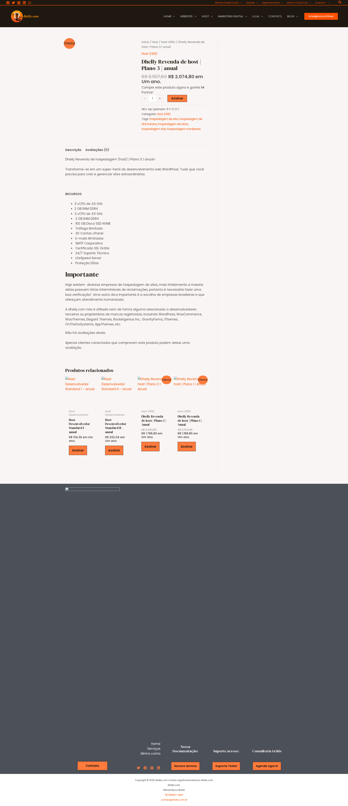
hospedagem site (154, 129)
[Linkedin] (24, 2)
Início (145, 42)
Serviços (153, 748)
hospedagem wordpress (184, 129)
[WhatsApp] (29, 2)
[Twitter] (13, 2)
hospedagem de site (164, 119)
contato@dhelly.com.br (174, 799)
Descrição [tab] (73, 150)
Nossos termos (185, 766)
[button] (240, 3)
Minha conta (150, 753)
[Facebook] (8, 2)
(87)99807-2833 (174, 794)
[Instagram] (18, 2)
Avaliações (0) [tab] (97, 150)
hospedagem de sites (173, 124)
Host (155, 42)
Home (155, 744)
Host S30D (168, 42)
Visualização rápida (81, 403)
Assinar (177, 98)
